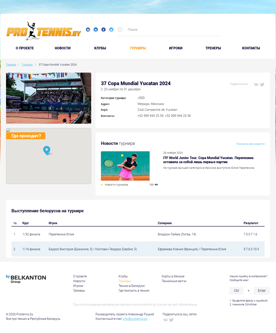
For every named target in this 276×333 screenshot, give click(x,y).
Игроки (175, 48)
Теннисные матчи (174, 281)
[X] (262, 84)
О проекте (80, 276)
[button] (48, 151)
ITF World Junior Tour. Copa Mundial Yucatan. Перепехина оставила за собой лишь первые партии (208, 160)
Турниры (138, 48)
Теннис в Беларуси (132, 286)
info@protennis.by (135, 318)
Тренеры (213, 48)
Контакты (251, 48)
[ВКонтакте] (256, 84)
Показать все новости (250, 143)
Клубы (100, 48)
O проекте (25, 48)
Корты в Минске (173, 276)
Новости (63, 48)
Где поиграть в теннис (134, 290)
